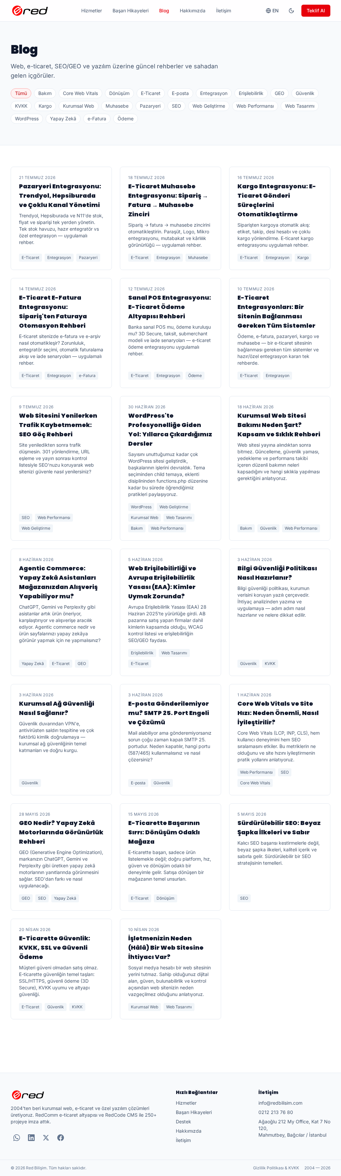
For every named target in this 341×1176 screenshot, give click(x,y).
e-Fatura (97, 118)
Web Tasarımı (299, 106)
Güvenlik (305, 93)
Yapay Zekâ (63, 118)
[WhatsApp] (17, 1138)
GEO (279, 93)
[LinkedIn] (31, 1138)
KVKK (21, 106)
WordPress (27, 118)
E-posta (180, 93)
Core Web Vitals (80, 93)
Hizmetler (91, 10)
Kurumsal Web (78, 106)
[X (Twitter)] (46, 1138)
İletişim (223, 10)
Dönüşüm (119, 93)
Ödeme (126, 118)
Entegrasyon (213, 93)
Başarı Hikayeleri (131, 10)
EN (275, 10)
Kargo (45, 106)
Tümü (21, 93)
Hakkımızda (192, 10)
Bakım (45, 93)
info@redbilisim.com (280, 1103)
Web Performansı (255, 106)
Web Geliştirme (208, 106)
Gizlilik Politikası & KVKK (276, 1167)
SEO (176, 106)
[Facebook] (61, 1138)
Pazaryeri (150, 106)
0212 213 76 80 (275, 1112)
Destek (183, 1121)
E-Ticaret (151, 93)
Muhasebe (117, 106)
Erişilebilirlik (251, 93)
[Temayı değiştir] (291, 11)
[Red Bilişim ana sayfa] (30, 10)
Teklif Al (316, 10)
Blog (164, 10)
